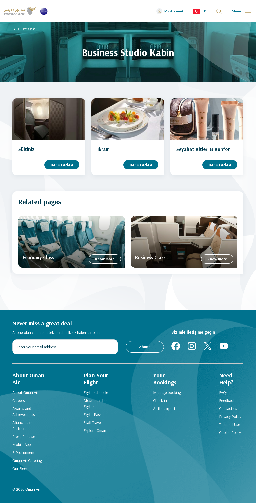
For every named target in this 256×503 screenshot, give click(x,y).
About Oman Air (25, 392)
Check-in (160, 400)
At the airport (164, 408)
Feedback (227, 400)
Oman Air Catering (27, 460)
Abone (145, 346)
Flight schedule (96, 392)
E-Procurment (23, 452)
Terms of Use (229, 424)
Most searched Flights (96, 403)
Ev (14, 29)
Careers (18, 400)
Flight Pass (93, 414)
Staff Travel (93, 422)
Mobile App (21, 444)
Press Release (23, 436)
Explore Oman (95, 430)
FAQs (223, 392)
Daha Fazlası (62, 164)
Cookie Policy (230, 432)
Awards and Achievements (23, 411)
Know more (105, 259)
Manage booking (167, 392)
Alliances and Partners (23, 425)
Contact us (228, 408)
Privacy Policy (230, 416)
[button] (200, 11)
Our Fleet (20, 468)
